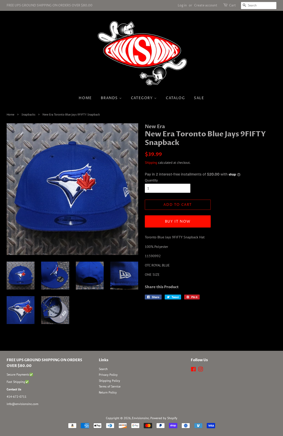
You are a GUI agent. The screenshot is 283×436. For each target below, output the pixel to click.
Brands (110, 98)
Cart (232, 5)
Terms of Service (109, 386)
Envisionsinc (140, 418)
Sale (199, 98)
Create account (205, 5)
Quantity (151, 180)
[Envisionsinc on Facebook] (193, 370)
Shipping (151, 162)
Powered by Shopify (163, 418)
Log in (182, 5)
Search (103, 369)
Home (85, 98)
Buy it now (178, 221)
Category (142, 98)
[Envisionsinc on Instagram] (200, 370)
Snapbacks (28, 115)
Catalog (175, 98)
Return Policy (108, 392)
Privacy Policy (108, 375)
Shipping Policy (109, 381)
